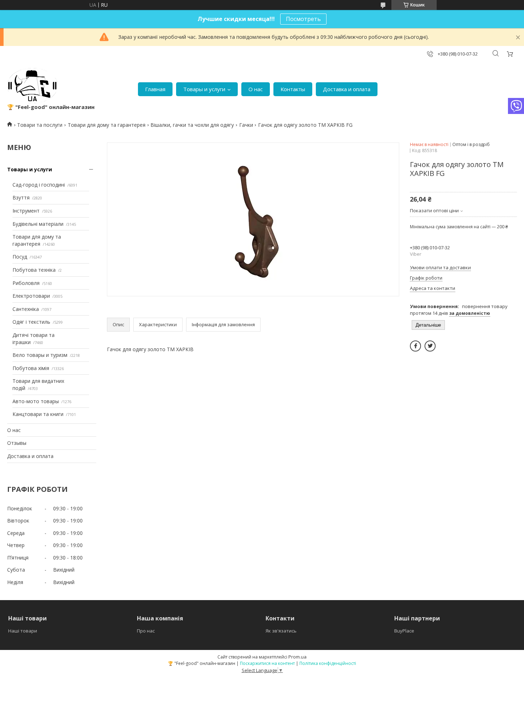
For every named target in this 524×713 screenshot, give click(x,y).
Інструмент (26, 210)
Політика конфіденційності (327, 663)
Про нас (146, 631)
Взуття (21, 197)
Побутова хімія (30, 368)
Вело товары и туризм (39, 355)
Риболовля (26, 283)
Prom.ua (297, 657)
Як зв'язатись (281, 631)
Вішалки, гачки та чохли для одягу (192, 124)
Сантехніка (25, 309)
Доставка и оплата (346, 89)
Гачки (246, 124)
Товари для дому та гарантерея (106, 124)
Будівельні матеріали (37, 223)
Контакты (293, 89)
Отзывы (16, 442)
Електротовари (31, 295)
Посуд (19, 256)
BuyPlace (404, 631)
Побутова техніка (34, 269)
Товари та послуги (39, 124)
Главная (155, 89)
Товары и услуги (204, 89)
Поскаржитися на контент (267, 663)
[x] (430, 346)
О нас (255, 89)
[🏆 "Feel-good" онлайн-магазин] (32, 85)
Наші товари (22, 631)
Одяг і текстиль (31, 321)
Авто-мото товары (35, 401)
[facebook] (415, 346)
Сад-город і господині (38, 184)
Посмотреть (303, 19)
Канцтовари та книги (37, 414)
